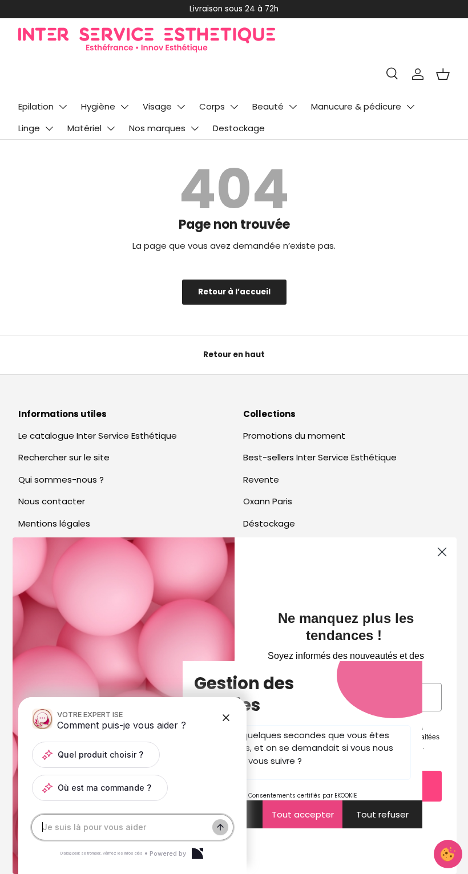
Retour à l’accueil (234, 291)
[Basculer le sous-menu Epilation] (63, 107)
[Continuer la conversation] (220, 827)
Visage (157, 106)
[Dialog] (197, 853)
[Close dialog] (442, 552)
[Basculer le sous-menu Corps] (234, 107)
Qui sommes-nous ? (61, 479)
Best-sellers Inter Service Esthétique (320, 457)
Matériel (84, 128)
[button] (442, 74)
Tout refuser (382, 814)
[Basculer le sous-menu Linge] (49, 128)
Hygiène (98, 106)
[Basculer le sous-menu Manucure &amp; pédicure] (410, 107)
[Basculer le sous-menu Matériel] (111, 128)
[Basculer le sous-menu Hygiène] (124, 107)
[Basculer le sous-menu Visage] (181, 107)
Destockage (239, 128)
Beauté (268, 106)
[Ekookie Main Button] (448, 854)
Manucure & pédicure (356, 106)
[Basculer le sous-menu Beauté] (293, 107)
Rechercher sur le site (64, 457)
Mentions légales (54, 523)
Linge (29, 128)
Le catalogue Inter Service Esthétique (97, 436)
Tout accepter (303, 814)
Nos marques (157, 128)
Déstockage (269, 523)
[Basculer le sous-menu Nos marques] (194, 128)
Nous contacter (51, 501)
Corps (212, 106)
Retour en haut (234, 354)
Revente (261, 479)
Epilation (36, 106)
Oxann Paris (267, 501)
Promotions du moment (294, 436)
